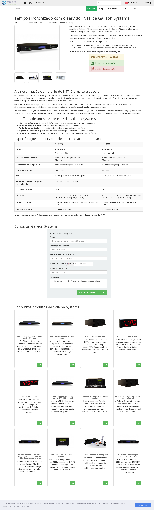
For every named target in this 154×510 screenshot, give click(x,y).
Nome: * (53, 237)
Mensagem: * (56, 277)
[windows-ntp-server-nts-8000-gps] (95, 323)
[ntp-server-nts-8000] (95, 383)
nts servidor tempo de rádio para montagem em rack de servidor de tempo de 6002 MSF (29, 456)
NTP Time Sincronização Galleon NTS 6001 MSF (128, 455)
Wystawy (41, 3)
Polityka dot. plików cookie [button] (20, 506)
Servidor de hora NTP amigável (95, 455)
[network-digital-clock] (128, 323)
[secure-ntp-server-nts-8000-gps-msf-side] (128, 383)
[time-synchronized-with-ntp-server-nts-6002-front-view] (19, 77)
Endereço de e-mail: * (59, 245)
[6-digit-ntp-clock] (29, 383)
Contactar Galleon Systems (92, 292)
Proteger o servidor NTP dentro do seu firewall (128, 397)
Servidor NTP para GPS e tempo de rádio (95, 397)
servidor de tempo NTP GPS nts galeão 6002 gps (29, 337)
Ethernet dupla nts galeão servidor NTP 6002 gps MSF (62, 397)
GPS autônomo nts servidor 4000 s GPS (62, 455)
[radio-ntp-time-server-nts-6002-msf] (29, 441)
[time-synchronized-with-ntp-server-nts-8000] (47, 77)
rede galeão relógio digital (128, 336)
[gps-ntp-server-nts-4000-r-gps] (62, 323)
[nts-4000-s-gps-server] (62, 441)
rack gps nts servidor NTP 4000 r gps (62, 337)
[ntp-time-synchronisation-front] (128, 441)
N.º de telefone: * (58, 263)
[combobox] (70, 264)
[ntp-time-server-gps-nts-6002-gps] (29, 323)
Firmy (29, 2)
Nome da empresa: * (59, 268)
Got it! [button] (130, 505)
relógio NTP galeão (29, 396)
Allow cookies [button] (142, 505)
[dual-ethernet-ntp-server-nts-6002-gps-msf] (62, 383)
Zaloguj (147, 3)
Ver (40, 365)
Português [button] (133, 3)
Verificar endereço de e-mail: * (63, 254)
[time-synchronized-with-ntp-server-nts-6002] (37, 47)
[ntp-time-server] (95, 441)
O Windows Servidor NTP (95, 336)
